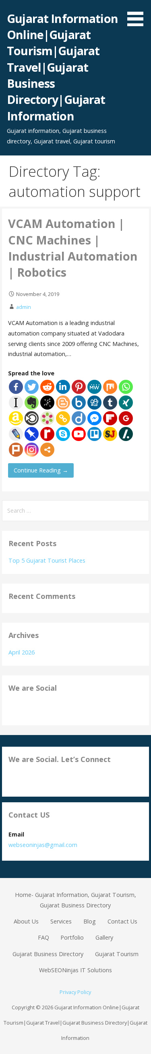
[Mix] (110, 387)
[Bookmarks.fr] (47, 418)
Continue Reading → (41, 470)
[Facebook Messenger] (94, 418)
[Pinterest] (79, 387)
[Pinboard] (32, 434)
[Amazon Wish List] (16, 418)
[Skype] (63, 434)
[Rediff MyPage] (47, 434)
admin (23, 307)
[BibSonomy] (47, 403)
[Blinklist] (32, 418)
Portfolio (72, 937)
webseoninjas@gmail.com (42, 845)
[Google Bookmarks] (126, 418)
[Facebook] (16, 387)
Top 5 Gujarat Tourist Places (46, 560)
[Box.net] (79, 403)
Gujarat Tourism (117, 954)
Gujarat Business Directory (47, 954)
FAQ (43, 937)
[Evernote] (32, 403)
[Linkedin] (63, 387)
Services (61, 921)
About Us (26, 921)
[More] (47, 450)
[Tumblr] (110, 403)
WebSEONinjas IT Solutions (75, 970)
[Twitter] (32, 387)
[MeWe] (94, 387)
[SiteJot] (110, 434)
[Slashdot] (126, 434)
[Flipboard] (110, 418)
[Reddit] (47, 387)
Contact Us (122, 921)
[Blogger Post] (63, 403)
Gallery (104, 937)
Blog (89, 921)
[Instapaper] (16, 403)
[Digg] (94, 403)
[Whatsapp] (126, 387)
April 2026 (21, 652)
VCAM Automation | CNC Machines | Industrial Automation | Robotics (73, 247)
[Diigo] (79, 418)
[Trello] (94, 434)
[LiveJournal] (16, 434)
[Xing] (126, 403)
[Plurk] (16, 450)
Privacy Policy (75, 992)
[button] (138, 14)
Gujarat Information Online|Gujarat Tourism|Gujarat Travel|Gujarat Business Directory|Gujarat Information (62, 67)
